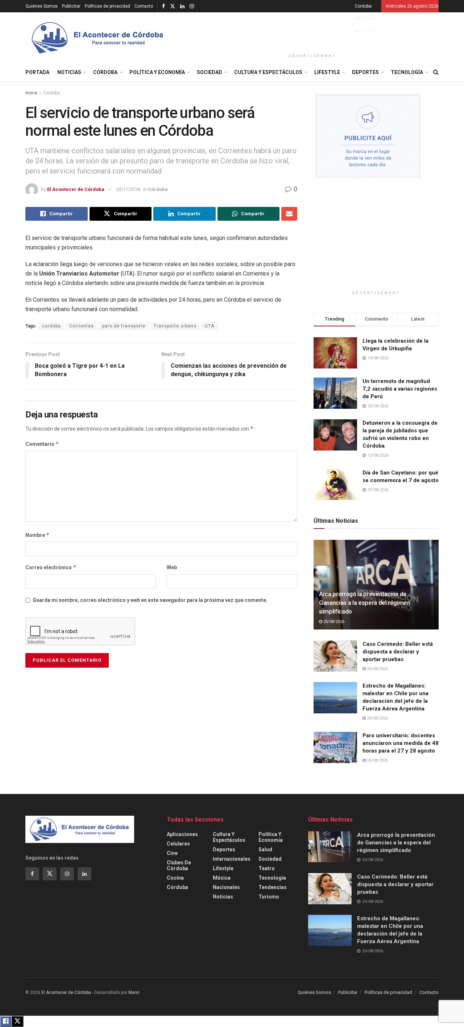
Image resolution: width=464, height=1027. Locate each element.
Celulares (178, 844)
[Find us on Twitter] (172, 6)
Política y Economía (157, 72)
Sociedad (209, 72)
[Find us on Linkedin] (84, 873)
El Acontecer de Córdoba (75, 189)
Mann (134, 992)
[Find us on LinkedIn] (182, 6)
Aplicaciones (182, 834)
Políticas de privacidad (107, 6)
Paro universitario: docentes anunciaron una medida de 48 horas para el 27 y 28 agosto (400, 743)
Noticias (69, 72)
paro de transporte (123, 326)
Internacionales (231, 859)
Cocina (175, 878)
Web (172, 567)
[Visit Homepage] (97, 38)
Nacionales (226, 887)
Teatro (266, 868)
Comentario (42, 443)
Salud (265, 849)
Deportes (365, 72)
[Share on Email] (289, 214)
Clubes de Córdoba (179, 865)
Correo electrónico (50, 567)
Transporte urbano (175, 326)
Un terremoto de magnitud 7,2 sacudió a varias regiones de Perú (399, 389)
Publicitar (71, 6)
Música (222, 878)
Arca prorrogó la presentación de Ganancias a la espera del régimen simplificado (364, 602)
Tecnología (407, 72)
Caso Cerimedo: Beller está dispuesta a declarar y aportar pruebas (397, 652)
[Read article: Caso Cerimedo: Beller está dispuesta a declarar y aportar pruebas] (335, 656)
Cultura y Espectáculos (268, 72)
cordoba (51, 326)
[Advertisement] (312, 31)
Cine (172, 853)
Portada (37, 72)
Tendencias (272, 887)
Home (31, 92)
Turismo (268, 897)
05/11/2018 (128, 189)
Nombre (37, 534)
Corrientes (81, 326)
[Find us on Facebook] (163, 6)
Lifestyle (327, 72)
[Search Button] (436, 72)
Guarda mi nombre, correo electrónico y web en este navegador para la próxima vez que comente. (150, 600)
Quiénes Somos (41, 6)
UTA (209, 326)
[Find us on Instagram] (192, 6)
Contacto (143, 6)
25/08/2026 (333, 621)
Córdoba (105, 72)
